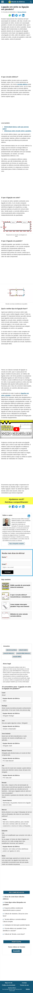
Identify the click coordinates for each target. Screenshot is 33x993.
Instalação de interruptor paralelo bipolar (17, 925)
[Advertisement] (16, 57)
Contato (24, 982)
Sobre (28, 989)
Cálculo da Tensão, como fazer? (14, 934)
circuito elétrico (22, 84)
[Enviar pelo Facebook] (13, 15)
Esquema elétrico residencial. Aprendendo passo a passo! (13, 909)
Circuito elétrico (11, 650)
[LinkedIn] (29, 516)
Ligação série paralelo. (23, 653)
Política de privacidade (8, 985)
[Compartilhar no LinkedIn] (23, 15)
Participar (8, 572)
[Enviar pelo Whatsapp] (10, 15)
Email (4, 564)
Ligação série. (17, 656)
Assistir (16, 951)
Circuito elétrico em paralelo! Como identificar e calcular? (14, 929)
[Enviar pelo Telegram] (16, 15)
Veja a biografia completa (16, 543)
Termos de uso (24, 985)
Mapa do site (8, 982)
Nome (4, 557)
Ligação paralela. (8, 653)
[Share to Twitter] (20, 15)
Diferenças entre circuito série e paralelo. (17, 131)
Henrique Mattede (22, 12)
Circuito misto (23, 650)
